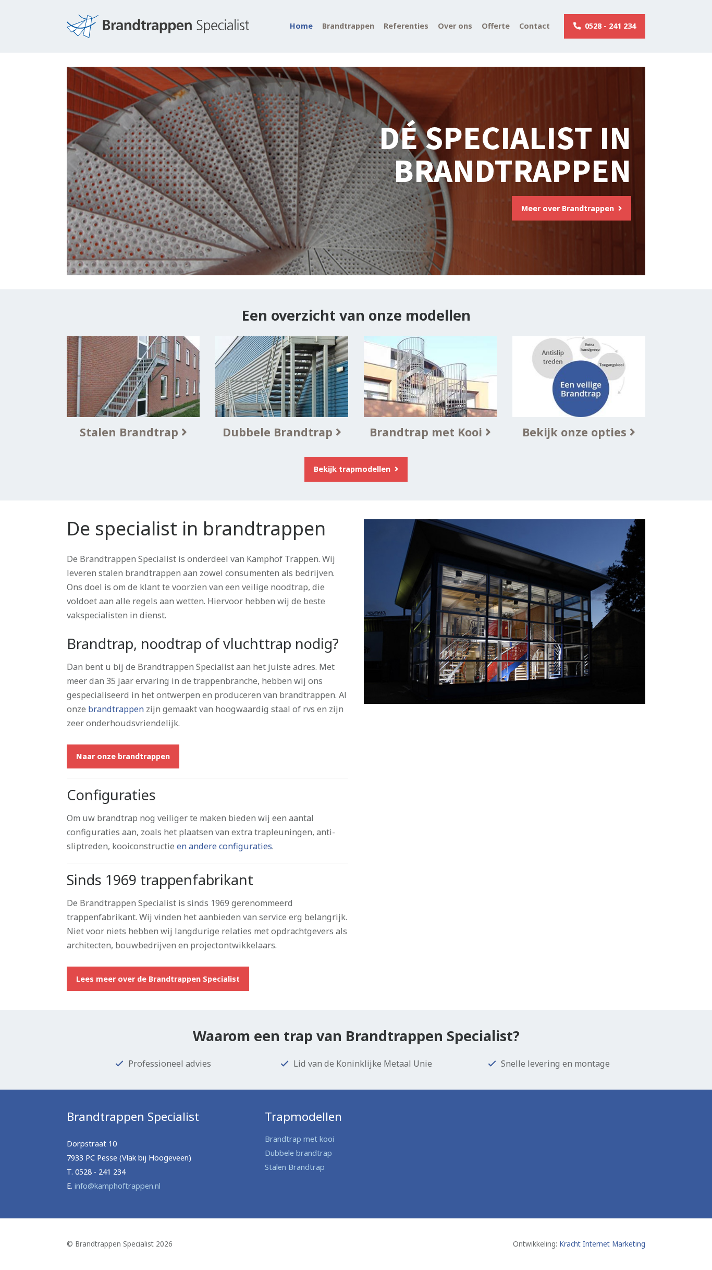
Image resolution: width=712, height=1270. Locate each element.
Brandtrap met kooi (299, 1139)
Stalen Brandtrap (295, 1167)
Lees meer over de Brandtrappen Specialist (158, 979)
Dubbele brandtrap (298, 1153)
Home (301, 26)
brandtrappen (116, 709)
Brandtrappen (348, 26)
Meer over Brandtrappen (568, 208)
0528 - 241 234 (609, 26)
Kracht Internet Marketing (602, 1244)
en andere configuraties (224, 846)
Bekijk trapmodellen (353, 469)
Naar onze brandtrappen (123, 756)
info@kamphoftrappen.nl (118, 1186)
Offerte (496, 26)
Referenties (406, 26)
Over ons (455, 26)
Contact (534, 26)
